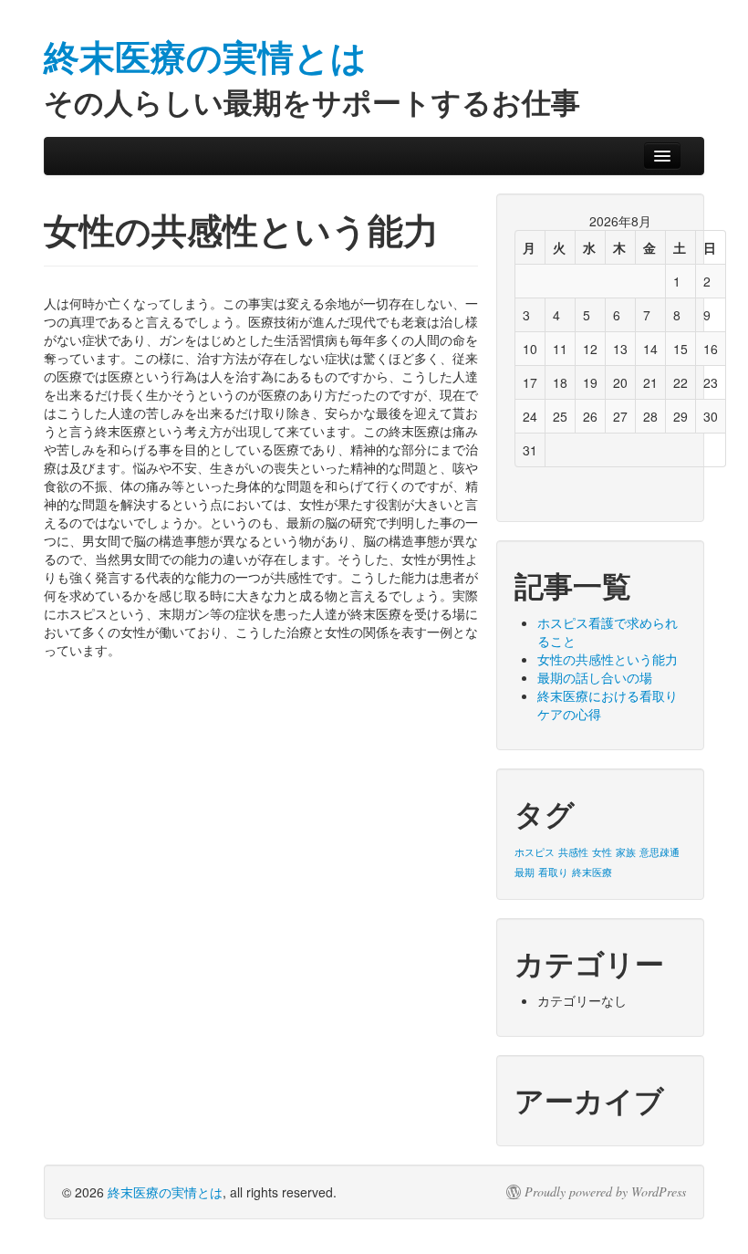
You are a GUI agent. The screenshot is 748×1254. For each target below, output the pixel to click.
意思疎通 (659, 852)
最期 (524, 872)
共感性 (573, 852)
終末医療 (592, 872)
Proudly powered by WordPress (605, 1192)
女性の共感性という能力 (607, 659)
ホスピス (534, 852)
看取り (553, 872)
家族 (626, 852)
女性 (602, 852)
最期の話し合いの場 (594, 677)
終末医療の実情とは (165, 1192)
